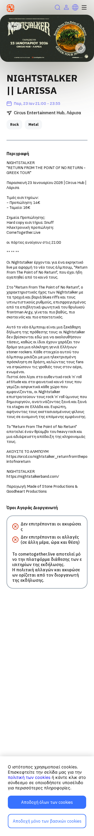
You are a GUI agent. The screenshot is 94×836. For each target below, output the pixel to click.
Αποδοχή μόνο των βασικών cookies (47, 821)
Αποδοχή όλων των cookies (47, 802)
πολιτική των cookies (29, 777)
